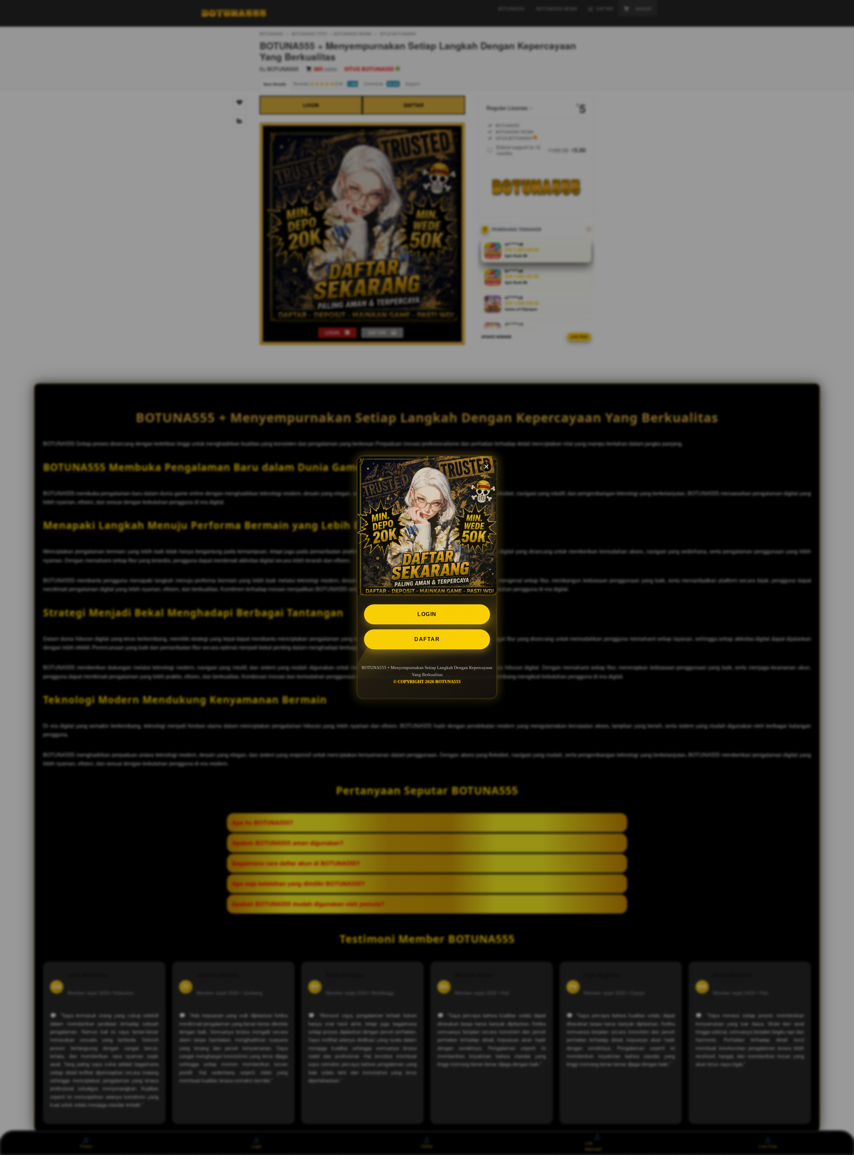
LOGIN (427, 614)
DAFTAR (427, 639)
